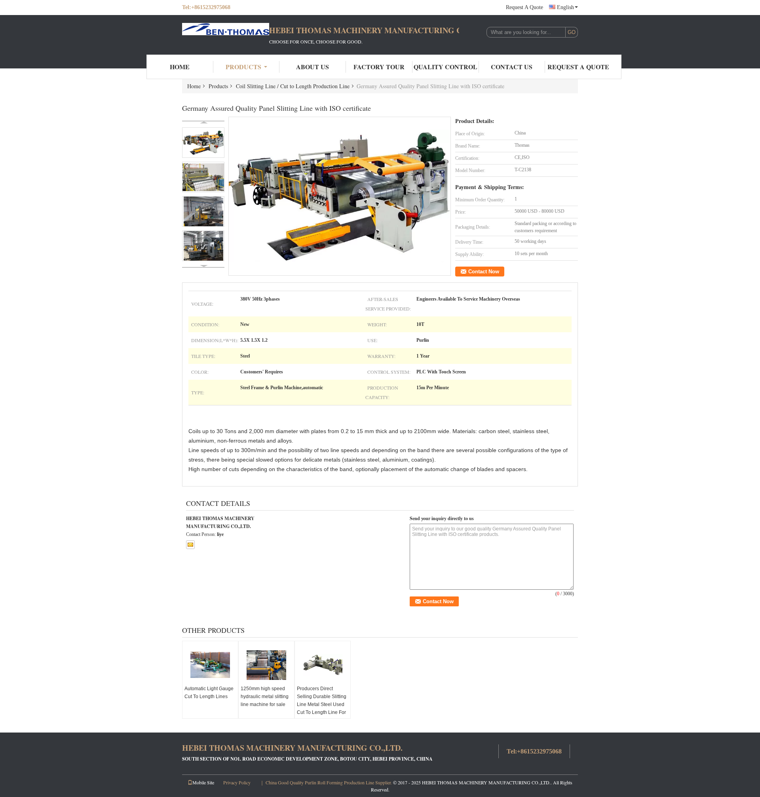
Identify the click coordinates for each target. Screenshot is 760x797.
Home (180, 66)
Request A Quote (524, 7)
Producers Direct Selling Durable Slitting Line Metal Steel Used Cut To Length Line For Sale (321, 704)
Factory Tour (379, 66)
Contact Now (483, 272)
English (565, 7)
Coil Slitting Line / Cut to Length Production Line (293, 86)
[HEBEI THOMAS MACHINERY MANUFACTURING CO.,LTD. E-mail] (190, 544)
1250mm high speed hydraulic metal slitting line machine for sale (265, 696)
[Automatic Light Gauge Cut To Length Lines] (210, 665)
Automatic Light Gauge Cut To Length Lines (209, 692)
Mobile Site (203, 782)
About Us (312, 66)
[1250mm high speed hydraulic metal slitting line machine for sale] (266, 665)
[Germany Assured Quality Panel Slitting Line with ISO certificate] (339, 196)
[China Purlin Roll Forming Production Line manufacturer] (225, 35)
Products (243, 66)
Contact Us (511, 66)
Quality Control (445, 66)
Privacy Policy (237, 782)
